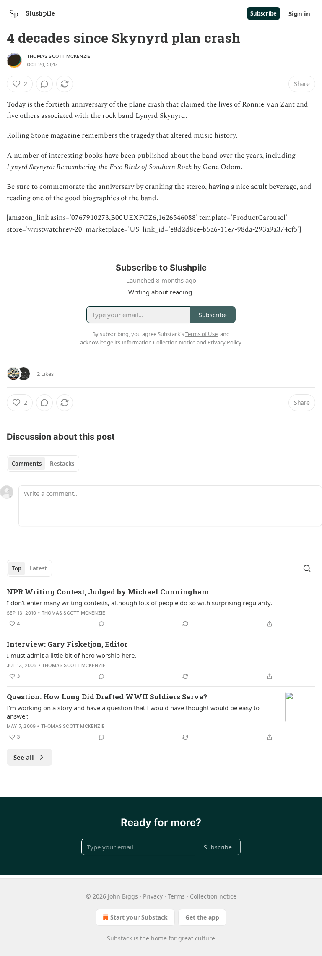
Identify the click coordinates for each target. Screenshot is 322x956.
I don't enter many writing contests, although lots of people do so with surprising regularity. (139, 603)
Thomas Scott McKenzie (59, 56)
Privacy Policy (224, 342)
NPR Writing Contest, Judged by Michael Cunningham (108, 592)
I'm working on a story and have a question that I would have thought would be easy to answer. (133, 711)
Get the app (202, 917)
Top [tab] (16, 568)
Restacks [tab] (62, 463)
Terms (176, 896)
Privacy (153, 896)
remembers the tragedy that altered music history (159, 135)
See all (23, 757)
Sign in (299, 13)
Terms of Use (201, 334)
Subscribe (263, 13)
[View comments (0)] (44, 84)
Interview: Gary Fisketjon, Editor (67, 644)
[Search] (307, 568)
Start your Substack (139, 917)
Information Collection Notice (158, 342)
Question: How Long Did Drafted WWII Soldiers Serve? (107, 696)
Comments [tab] (27, 463)
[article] (161, 608)
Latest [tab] (38, 568)
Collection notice (213, 896)
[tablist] (43, 463)
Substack (119, 938)
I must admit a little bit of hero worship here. (71, 655)
